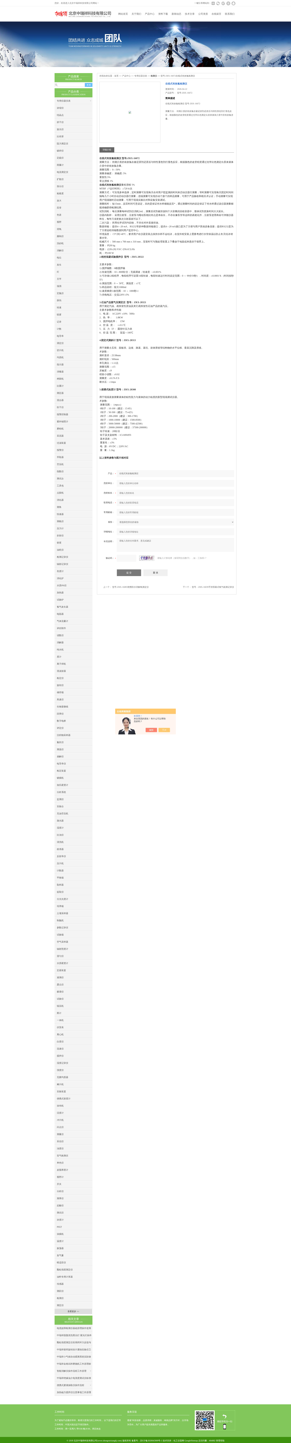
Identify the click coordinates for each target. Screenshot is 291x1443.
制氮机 (60, 920)
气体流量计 (62, 621)
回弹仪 (60, 714)
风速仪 (60, 699)
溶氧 (59, 229)
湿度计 (60, 828)
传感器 (60, 1284)
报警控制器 (62, 414)
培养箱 (60, 906)
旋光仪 (60, 129)
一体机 (60, 1020)
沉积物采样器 (63, 735)
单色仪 (60, 1163)
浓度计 (60, 1220)
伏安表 (60, 1027)
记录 (59, 322)
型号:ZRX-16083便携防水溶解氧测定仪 (130, 587)
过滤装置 (61, 443)
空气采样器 (62, 942)
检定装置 (61, 771)
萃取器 (60, 457)
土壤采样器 (62, 913)
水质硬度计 (62, 963)
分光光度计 (62, 899)
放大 (59, 200)
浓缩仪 (60, 108)
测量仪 (60, 1134)
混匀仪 (60, 956)
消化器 (60, 500)
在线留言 (216, 14)
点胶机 (60, 493)
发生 (59, 265)
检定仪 (60, 678)
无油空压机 (62, 813)
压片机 (60, 863)
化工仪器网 (178, 1441)
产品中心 (150, 14)
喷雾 (59, 314)
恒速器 (60, 514)
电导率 (60, 336)
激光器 (60, 820)
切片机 (60, 350)
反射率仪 (61, 856)
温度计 (60, 1241)
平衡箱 (60, 877)
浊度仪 (60, 1148)
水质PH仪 (62, 585)
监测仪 (60, 799)
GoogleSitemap (191, 1441)
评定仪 (60, 728)
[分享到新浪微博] (223, 3)
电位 (59, 257)
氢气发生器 (62, 607)
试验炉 (60, 600)
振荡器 (60, 1248)
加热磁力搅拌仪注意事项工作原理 (74, 1392)
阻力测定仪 (62, 143)
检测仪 (60, 1298)
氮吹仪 (60, 742)
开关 (59, 1184)
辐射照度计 (62, 949)
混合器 (60, 400)
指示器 (60, 364)
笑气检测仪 (62, 1155)
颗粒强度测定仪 (65, 1269)
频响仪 (60, 236)
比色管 (60, 136)
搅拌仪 (60, 1056)
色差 (59, 215)
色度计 (60, 571)
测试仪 (60, 1212)
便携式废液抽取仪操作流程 (70, 1385)
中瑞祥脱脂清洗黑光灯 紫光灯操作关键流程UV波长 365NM (74, 1336)
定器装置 (61, 970)
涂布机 (60, 1106)
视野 (59, 222)
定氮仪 (60, 293)
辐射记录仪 (62, 564)
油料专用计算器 (65, 1277)
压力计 (60, 528)
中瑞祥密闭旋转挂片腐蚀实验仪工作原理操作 (74, 1350)
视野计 (60, 1177)
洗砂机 (60, 243)
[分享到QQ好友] (233, 3)
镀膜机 (60, 778)
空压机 (60, 464)
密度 (59, 543)
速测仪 (60, 977)
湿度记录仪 (62, 1063)
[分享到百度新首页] (228, 3)
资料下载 (163, 14)
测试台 (60, 478)
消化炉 (60, 578)
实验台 (60, 806)
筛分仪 (60, 186)
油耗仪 (60, 550)
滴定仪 (60, 343)
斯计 (59, 1013)
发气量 (60, 1255)
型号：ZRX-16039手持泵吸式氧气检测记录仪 (213, 587)
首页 (116, 76)
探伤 (59, 300)
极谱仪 (60, 992)
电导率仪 (61, 763)
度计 (59, 657)
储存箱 (60, 692)
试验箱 (60, 934)
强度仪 (60, 1070)
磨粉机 (60, 428)
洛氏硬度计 (62, 785)
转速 (59, 307)
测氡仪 (60, 521)
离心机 (60, 1034)
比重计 (60, 386)
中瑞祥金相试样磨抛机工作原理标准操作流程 (74, 1365)
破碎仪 (60, 151)
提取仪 (60, 892)
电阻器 (60, 614)
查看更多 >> (73, 1311)
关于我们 (136, 14)
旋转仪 (60, 685)
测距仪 (60, 1291)
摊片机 (60, 1084)
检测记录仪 (62, 557)
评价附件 (61, 628)
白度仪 (60, 1041)
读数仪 (60, 635)
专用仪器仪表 (63, 101)
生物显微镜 (62, 706)
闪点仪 (60, 1127)
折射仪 (60, 535)
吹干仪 (60, 407)
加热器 (60, 592)
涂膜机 (60, 1234)
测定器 (60, 393)
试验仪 (60, 999)
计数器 (60, 870)
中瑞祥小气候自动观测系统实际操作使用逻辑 (74, 1358)
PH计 (59, 1227)
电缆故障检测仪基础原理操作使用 (74, 1328)
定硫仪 (60, 158)
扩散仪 (60, 179)
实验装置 (61, 1091)
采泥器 (60, 436)
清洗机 (60, 842)
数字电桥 (61, 721)
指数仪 (60, 471)
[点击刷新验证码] (146, 558)
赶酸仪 (60, 1205)
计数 (59, 329)
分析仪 (60, 1191)
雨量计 (60, 165)
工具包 (60, 485)
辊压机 (60, 1006)
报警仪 (60, 450)
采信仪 (60, 1141)
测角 (59, 507)
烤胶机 (60, 379)
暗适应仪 (61, 1262)
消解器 (60, 642)
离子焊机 (61, 664)
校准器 (60, 849)
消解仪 (60, 250)
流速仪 (60, 1049)
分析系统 (61, 792)
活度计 (60, 1113)
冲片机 (60, 1120)
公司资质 (203, 14)
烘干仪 (60, 122)
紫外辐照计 (62, 421)
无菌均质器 (62, 1077)
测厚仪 (60, 1198)
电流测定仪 (62, 172)
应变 (59, 208)
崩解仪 (60, 756)
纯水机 (60, 649)
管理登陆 (220, 1441)
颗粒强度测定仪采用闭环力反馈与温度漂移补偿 (74, 1343)
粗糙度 (60, 193)
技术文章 (190, 14)
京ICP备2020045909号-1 (151, 1441)
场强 (59, 286)
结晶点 (60, 115)
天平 (59, 279)
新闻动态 (176, 14)
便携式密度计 (63, 1098)
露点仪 (60, 984)
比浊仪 (60, 835)
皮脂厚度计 (62, 1170)
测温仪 (60, 749)
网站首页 (123, 14)
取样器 (60, 885)
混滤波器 (61, 671)
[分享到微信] (218, 3)
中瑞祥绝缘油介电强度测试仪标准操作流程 (74, 1379)
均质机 (60, 357)
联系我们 (230, 14)
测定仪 (60, 1305)
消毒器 (60, 371)
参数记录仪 (62, 927)
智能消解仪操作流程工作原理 (71, 1371)
